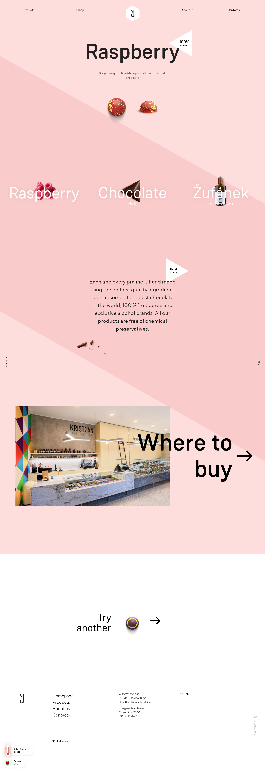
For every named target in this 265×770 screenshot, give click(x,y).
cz (181, 694)
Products (28, 10)
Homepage (63, 695)
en (187, 694)
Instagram (62, 741)
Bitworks (255, 717)
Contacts (234, 10)
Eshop (80, 10)
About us (188, 10)
